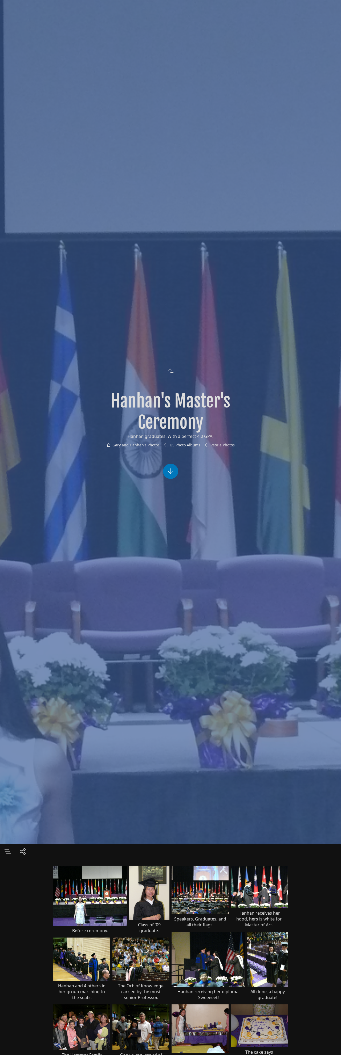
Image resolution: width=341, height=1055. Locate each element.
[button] (329, 1043)
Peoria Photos (222, 444)
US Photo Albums (185, 444)
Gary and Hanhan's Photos (136, 444)
